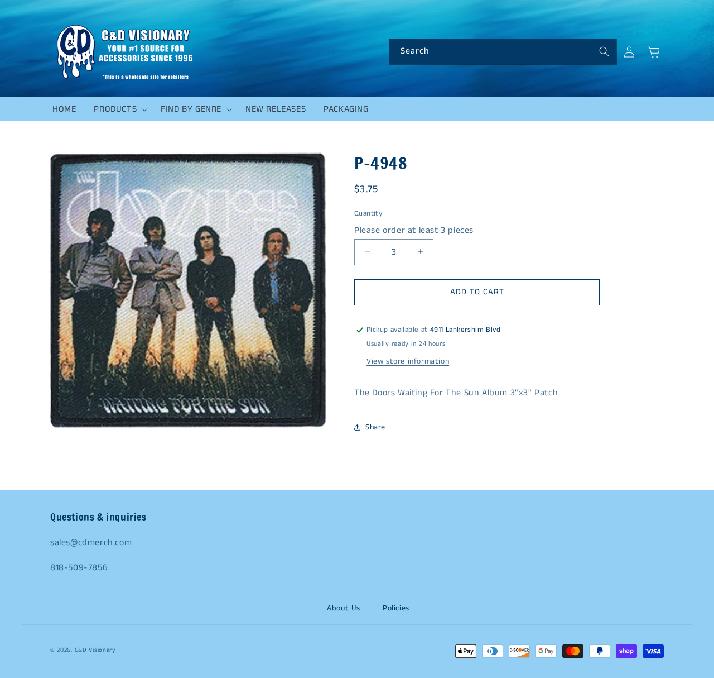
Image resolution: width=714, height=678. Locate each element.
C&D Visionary (95, 650)
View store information (407, 361)
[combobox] (502, 51)
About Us (343, 608)
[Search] (604, 51)
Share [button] (375, 427)
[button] (118, 109)
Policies (396, 608)
